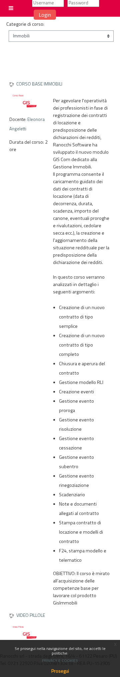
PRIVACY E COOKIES (60, 660)
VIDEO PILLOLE (30, 615)
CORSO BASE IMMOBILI (39, 84)
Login (45, 15)
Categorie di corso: (25, 24)
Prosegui (60, 670)
